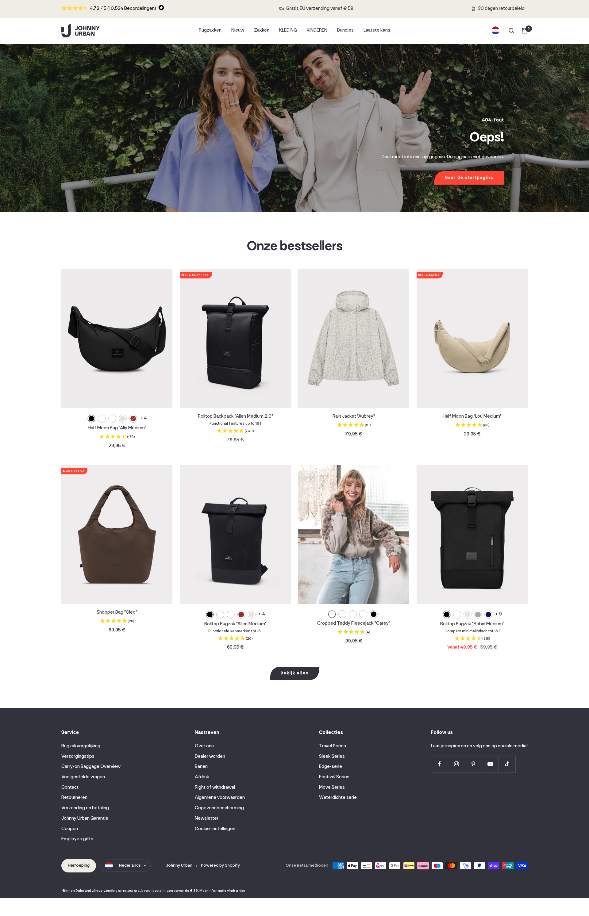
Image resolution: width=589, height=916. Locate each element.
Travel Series (332, 746)
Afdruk (202, 777)
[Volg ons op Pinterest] (473, 764)
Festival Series (334, 777)
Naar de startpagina (469, 177)
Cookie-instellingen (215, 828)
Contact (70, 787)
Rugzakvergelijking (80, 746)
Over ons (204, 746)
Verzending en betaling (85, 808)
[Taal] (495, 31)
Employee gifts (77, 839)
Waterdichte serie (338, 797)
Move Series (332, 787)
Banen (201, 766)
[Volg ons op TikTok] (507, 764)
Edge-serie (330, 766)
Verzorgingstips (77, 756)
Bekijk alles (295, 673)
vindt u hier (236, 891)
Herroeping (79, 865)
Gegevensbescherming (219, 808)
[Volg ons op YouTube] (490, 764)
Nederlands (130, 865)
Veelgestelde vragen (83, 777)
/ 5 (123, 8)
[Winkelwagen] (525, 30)
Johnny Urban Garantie (84, 818)
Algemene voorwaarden (220, 797)
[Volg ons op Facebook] (439, 764)
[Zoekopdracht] (511, 30)
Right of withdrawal (215, 787)
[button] (116, 437)
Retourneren (74, 797)
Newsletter (206, 818)
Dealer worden (210, 756)
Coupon (69, 828)
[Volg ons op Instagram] (456, 764)
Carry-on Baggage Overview (91, 766)
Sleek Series (332, 756)
